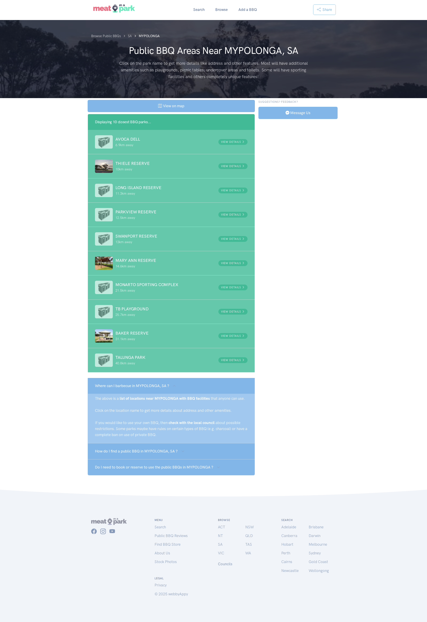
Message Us (299, 112)
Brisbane (316, 527)
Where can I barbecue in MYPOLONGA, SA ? (132, 386)
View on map (173, 106)
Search (199, 9)
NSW (249, 527)
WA (248, 553)
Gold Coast (318, 561)
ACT (221, 527)
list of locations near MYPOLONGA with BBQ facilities (165, 398)
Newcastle (290, 570)
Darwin (314, 535)
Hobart (287, 544)
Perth (285, 553)
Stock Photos (166, 561)
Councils (225, 564)
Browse (221, 9)
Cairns (286, 561)
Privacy (161, 585)
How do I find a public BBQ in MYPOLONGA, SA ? (136, 451)
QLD (249, 535)
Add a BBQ (247, 9)
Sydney (315, 553)
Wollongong (319, 570)
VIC (221, 553)
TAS (248, 544)
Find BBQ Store (168, 544)
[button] (171, 142)
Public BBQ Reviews (171, 535)
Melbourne (318, 544)
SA (220, 544)
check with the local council (192, 422)
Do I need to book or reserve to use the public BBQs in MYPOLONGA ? (154, 467)
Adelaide (288, 527)
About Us (162, 553)
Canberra (289, 535)
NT (220, 535)
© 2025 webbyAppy (171, 594)
